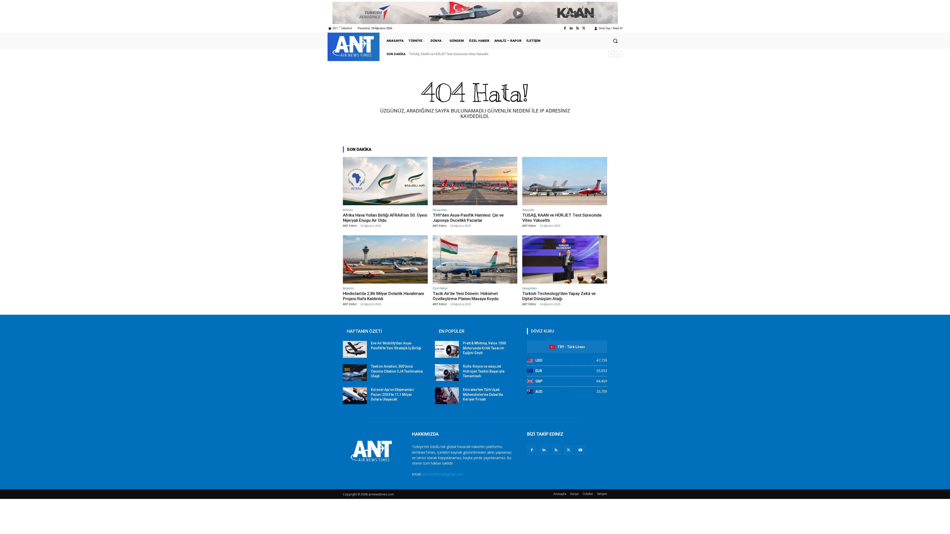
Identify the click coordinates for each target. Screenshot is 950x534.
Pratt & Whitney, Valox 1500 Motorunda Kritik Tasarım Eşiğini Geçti (484, 348)
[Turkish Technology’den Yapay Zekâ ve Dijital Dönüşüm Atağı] (564, 259)
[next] (619, 54)
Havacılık (528, 209)
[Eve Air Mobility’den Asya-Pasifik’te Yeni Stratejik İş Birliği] (355, 349)
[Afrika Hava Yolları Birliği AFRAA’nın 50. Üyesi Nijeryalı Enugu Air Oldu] (385, 181)
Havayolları (440, 209)
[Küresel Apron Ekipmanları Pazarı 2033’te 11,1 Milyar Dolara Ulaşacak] (355, 395)
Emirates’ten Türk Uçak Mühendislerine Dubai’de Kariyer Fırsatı (483, 394)
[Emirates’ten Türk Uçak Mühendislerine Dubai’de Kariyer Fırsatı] (447, 395)
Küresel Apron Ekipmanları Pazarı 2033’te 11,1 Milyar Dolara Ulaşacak (392, 394)
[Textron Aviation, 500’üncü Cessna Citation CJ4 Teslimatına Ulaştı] (355, 372)
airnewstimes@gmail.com (442, 474)
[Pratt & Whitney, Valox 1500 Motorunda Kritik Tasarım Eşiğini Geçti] (447, 349)
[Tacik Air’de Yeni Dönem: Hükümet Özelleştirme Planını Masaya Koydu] (475, 259)
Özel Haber (440, 288)
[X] (568, 450)
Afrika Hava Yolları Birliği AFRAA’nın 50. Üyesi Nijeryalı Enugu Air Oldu (385, 217)
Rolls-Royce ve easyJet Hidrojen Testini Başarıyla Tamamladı (483, 371)
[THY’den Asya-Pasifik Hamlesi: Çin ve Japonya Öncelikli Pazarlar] (475, 181)
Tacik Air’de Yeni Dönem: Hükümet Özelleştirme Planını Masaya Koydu (466, 296)
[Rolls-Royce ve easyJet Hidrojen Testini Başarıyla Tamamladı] (447, 372)
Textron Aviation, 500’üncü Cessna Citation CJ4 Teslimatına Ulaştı (397, 371)
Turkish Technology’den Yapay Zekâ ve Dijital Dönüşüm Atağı (559, 296)
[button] (615, 41)
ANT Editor (350, 225)
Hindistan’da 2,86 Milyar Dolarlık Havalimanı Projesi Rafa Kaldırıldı (460, 54)
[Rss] (577, 28)
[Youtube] (580, 450)
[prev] (611, 54)
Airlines (348, 209)
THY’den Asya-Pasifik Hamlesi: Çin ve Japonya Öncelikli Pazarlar (468, 217)
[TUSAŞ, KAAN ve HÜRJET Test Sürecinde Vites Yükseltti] (564, 181)
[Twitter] (584, 28)
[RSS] (556, 450)
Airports (348, 288)
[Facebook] (565, 28)
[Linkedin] (571, 28)
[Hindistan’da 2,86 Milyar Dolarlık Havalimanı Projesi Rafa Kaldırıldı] (385, 259)
